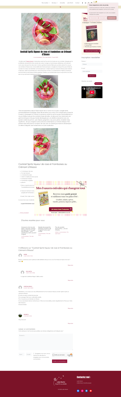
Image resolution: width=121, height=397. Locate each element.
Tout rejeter (102, 18)
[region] (102, 12)
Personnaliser (94, 18)
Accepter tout (112, 18)
